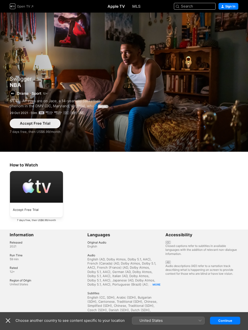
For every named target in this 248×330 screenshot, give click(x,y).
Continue (225, 321)
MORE (103, 106)
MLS (136, 6)
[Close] (8, 320)
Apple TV (116, 6)
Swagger (21, 79)
